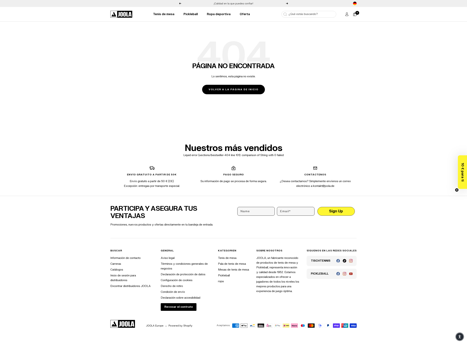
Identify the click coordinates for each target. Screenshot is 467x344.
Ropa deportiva (219, 14)
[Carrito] (355, 14)
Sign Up (336, 211)
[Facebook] (338, 261)
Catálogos (116, 269)
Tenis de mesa (163, 14)
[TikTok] (344, 261)
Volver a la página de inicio (233, 89)
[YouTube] (351, 273)
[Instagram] (351, 261)
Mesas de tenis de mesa (233, 269)
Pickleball (191, 14)
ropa (221, 281)
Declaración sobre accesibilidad (180, 298)
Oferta (245, 14)
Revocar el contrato (178, 307)
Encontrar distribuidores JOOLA (130, 286)
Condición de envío (173, 292)
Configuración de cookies (176, 280)
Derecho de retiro (172, 286)
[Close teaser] (457, 190)
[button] (462, 172)
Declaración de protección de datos (183, 274)
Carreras (115, 264)
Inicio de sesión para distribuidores (123, 278)
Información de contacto (125, 258)
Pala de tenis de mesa (232, 264)
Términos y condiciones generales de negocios (184, 266)
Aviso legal (168, 258)
